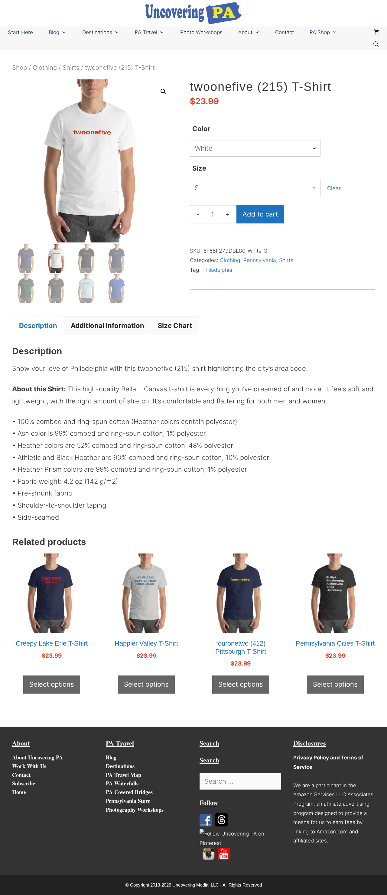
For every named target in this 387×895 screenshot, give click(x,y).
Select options (51, 684)
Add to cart (260, 214)
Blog (54, 32)
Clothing (45, 67)
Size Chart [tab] (175, 325)
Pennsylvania (259, 260)
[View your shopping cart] (376, 32)
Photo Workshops (201, 32)
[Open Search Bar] (376, 44)
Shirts (71, 67)
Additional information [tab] (107, 325)
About (245, 32)
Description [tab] (38, 325)
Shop (19, 67)
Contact (284, 32)
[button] (163, 91)
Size (199, 168)
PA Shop (320, 32)
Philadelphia (217, 270)
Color (201, 129)
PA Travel (146, 32)
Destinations (97, 32)
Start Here (20, 32)
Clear (334, 188)
